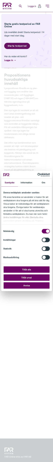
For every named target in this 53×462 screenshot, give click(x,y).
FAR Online (7, 6)
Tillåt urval (26, 277)
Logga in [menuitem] (32, 6)
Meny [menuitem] (47, 6)
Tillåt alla (26, 269)
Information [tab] (26, 182)
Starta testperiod (17, 45)
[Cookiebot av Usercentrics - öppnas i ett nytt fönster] (38, 175)
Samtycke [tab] (9, 182)
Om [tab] (43, 182)
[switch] (46, 240)
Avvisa (26, 285)
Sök (20, 6)
